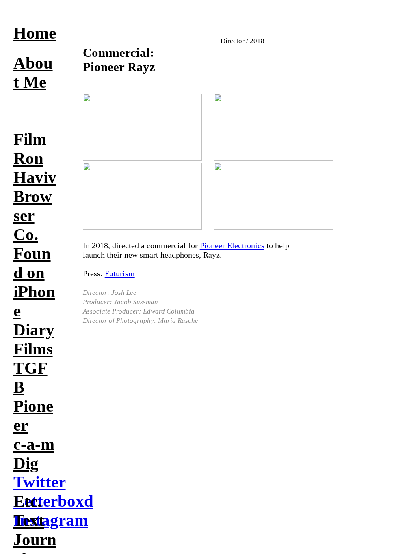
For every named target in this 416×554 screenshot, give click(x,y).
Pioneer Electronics (232, 245)
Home (34, 33)
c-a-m (33, 444)
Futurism (120, 273)
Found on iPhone (34, 282)
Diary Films (33, 339)
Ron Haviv (34, 168)
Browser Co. (32, 215)
